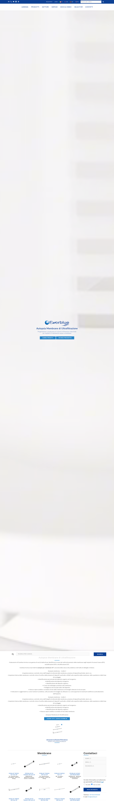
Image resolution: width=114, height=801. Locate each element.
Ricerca (100, 654)
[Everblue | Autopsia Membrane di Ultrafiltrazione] (57, 323)
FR (78, 1)
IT (62, 1)
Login (56, 1)
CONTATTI (89, 7)
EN (67, 1)
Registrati (49, 1)
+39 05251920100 (94, 794)
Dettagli (14, 769)
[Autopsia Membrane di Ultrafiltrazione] (57, 729)
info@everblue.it (92, 797)
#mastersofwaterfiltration (57, 740)
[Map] (18, 1)
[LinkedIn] (16, 1)
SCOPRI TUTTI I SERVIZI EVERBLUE (57, 718)
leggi (102, 782)
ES (72, 1)
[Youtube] (13, 1)
